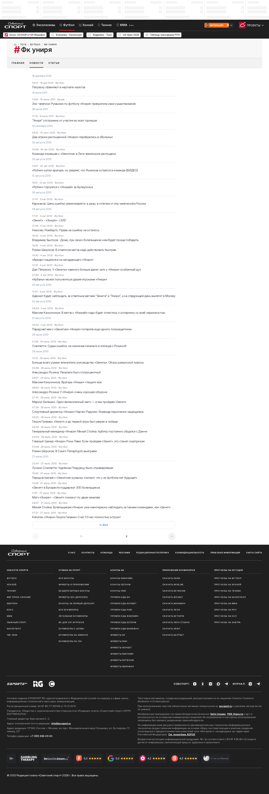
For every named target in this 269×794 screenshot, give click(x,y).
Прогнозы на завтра (227, 622)
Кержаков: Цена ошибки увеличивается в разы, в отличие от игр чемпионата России (89, 203)
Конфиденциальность (189, 552)
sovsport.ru (225, 706)
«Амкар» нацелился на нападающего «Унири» (62, 260)
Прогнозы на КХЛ (225, 616)
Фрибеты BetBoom (122, 660)
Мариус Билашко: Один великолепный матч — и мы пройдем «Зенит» (79, 402)
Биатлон (12, 603)
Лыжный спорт (16, 622)
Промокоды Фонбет (123, 603)
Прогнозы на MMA (225, 603)
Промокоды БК (120, 597)
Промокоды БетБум (123, 622)
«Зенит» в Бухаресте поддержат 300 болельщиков (66, 487)
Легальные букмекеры (73, 616)
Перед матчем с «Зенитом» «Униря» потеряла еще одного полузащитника (82, 329)
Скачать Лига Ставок (176, 622)
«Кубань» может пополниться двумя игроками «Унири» (69, 279)
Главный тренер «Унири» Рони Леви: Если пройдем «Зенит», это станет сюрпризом (88, 441)
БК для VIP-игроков (71, 622)
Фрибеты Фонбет (121, 647)
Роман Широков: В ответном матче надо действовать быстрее (74, 250)
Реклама (124, 552)
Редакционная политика (152, 552)
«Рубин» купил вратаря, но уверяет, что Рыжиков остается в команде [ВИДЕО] (85, 170)
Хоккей (11, 584)
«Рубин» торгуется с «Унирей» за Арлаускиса (62, 187)
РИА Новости (235, 713)
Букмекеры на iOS (70, 641)
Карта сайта (254, 552)
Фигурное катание (19, 597)
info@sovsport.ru (61, 723)
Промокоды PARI (121, 609)
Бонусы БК (117, 570)
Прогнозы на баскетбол (230, 597)
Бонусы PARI (118, 591)
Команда (107, 552)
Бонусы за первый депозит (77, 603)
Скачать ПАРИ (171, 578)
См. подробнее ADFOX (181, 734)
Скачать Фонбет (172, 597)
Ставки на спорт (69, 570)
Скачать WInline (173, 584)
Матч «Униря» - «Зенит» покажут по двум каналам (66, 497)
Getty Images (218, 713)
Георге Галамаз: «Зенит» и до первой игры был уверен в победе (75, 421)
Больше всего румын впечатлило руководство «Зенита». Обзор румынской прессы (88, 362)
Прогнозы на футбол (228, 578)
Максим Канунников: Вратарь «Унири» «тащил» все (67, 382)
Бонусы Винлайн (121, 578)
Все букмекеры (69, 609)
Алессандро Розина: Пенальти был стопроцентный (66, 372)
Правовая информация (225, 552)
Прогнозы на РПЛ (225, 609)
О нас (71, 552)
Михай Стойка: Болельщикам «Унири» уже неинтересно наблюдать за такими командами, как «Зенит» (101, 507)
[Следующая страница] (171, 536)
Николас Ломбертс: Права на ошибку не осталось (65, 230)
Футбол (12, 578)
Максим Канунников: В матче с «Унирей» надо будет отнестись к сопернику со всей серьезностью (98, 312)
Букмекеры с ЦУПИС (71, 628)
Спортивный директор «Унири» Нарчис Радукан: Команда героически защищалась (88, 412)
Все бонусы (66, 578)
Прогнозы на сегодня (228, 570)
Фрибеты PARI (118, 641)
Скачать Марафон (174, 603)
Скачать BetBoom (174, 591)
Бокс (10, 609)
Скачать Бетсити (173, 616)
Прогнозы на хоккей (227, 584)
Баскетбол (14, 628)
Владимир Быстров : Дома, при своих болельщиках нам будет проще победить (85, 240)
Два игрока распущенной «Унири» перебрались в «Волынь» (72, 137)
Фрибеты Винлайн (122, 654)
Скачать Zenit (171, 628)
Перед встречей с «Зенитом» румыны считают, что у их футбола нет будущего (84, 478)
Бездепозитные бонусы (74, 591)
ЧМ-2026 (12, 635)
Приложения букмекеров (178, 570)
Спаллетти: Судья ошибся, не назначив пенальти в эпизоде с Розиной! (79, 346)
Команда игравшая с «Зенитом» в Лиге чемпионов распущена (74, 154)
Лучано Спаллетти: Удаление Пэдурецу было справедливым (72, 468)
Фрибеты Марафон (122, 666)
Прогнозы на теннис (227, 591)
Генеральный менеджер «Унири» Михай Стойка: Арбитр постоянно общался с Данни (89, 431)
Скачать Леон (171, 609)
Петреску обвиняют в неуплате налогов (58, 87)
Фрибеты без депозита (73, 597)
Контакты (88, 552)
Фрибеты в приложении (74, 584)
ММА (10, 616)
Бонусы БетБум (120, 584)
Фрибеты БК (117, 635)
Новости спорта (17, 570)
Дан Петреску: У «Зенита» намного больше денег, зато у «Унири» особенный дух (86, 269)
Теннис (11, 591)
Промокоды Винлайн (124, 616)
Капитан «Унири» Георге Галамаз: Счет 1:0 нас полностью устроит (76, 517)
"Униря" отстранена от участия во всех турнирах (64, 120)
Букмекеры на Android (73, 635)
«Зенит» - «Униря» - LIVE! (49, 220)
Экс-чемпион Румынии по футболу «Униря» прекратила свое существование (84, 104)
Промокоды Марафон (124, 628)
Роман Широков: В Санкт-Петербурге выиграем (64, 451)
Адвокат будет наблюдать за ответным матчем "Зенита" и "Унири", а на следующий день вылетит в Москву (103, 296)
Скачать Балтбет (173, 635)
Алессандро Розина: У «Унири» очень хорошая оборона (69, 392)
